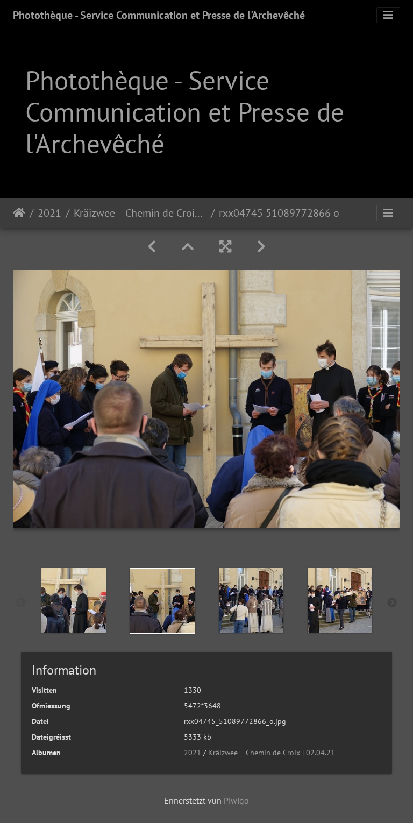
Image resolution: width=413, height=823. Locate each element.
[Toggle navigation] (388, 15)
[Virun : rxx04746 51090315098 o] (261, 247)
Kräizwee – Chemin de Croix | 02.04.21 (140, 213)
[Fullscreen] (225, 247)
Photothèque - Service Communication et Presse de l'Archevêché (159, 15)
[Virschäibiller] (187, 247)
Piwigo (236, 800)
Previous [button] (21, 603)
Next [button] (392, 603)
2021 (49, 213)
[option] (73, 600)
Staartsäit (19, 213)
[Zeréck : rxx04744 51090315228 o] (151, 247)
